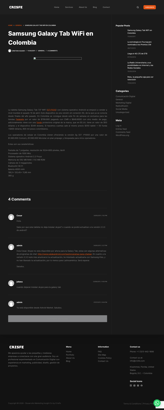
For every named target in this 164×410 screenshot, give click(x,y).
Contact (106, 7)
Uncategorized (122, 112)
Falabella (20, 119)
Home (56, 7)
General (41, 51)
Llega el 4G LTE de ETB (137, 54)
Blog (95, 7)
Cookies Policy (105, 358)
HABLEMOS (149, 7)
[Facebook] (142, 385)
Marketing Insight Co (43, 403)
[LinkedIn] (131, 385)
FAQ (100, 351)
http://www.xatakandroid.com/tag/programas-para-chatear (65, 254)
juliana (20, 281)
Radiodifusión (122, 106)
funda (39, 122)
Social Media (121, 109)
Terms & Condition (131, 403)
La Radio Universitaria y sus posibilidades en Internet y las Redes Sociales (140, 65)
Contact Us (103, 361)
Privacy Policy (149, 403)
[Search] (138, 7)
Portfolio (70, 355)
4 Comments (53, 51)
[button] (157, 403)
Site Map (102, 355)
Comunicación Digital (125, 96)
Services (69, 7)
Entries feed (121, 129)
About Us (83, 7)
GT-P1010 (51, 110)
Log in (118, 125)
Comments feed (123, 132)
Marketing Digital (123, 102)
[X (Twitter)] (134, 385)
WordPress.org (122, 135)
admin (19, 245)
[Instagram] (138, 385)
